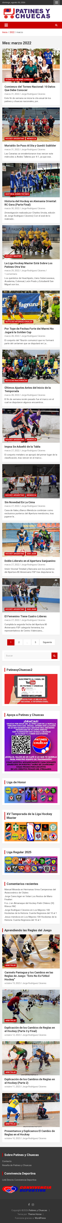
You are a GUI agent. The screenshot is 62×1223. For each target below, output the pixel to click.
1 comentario (11, 274)
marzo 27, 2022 (12, 450)
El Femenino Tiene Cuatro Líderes (25, 616)
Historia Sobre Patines (17, 194)
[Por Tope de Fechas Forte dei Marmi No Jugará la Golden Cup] (31, 308)
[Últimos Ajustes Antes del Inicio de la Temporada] (31, 367)
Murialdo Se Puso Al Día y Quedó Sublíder (30, 145)
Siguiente (47, 642)
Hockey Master (13, 256)
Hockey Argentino (14, 139)
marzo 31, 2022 (12, 94)
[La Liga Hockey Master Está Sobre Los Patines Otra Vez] (31, 242)
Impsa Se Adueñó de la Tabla (22, 446)
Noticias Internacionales (18, 322)
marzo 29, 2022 (12, 270)
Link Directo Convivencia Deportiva (19, 1180)
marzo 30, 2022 (12, 208)
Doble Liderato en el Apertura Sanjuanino (30, 560)
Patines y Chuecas (38, 1210)
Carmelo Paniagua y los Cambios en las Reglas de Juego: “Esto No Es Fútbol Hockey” (29, 976)
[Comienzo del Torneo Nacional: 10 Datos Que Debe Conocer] (31, 65)
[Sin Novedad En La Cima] (31, 481)
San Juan (31, 554)
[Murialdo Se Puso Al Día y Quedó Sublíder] (31, 125)
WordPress (40, 1218)
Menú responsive (56, 2)
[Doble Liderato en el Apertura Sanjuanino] (31, 540)
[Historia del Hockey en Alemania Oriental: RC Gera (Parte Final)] (31, 180)
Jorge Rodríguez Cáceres (33, 94)
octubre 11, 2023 (12, 1086)
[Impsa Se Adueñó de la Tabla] (31, 426)
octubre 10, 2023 (12, 1138)
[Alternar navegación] (6, 25)
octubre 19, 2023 (12, 983)
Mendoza (31, 139)
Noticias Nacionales (16, 381)
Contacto (7, 1161)
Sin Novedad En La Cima (20, 502)
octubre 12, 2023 (12, 1035)
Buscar (54, 656)
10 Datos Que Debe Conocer (19, 80)
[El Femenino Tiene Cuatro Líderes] (31, 595)
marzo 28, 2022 (12, 336)
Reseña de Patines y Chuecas (17, 1165)
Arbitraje (10, 965)
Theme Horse (35, 1214)
